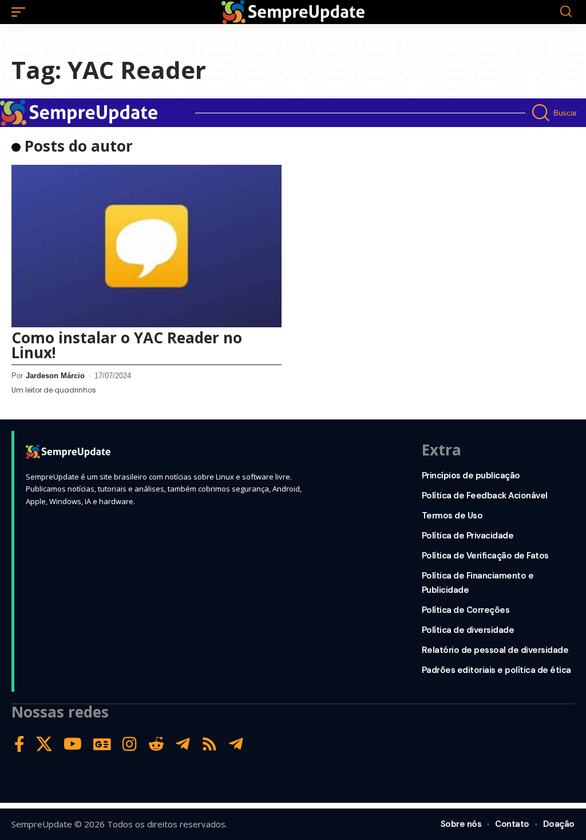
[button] (21, 12)
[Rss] (209, 744)
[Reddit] (156, 744)
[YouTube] (73, 744)
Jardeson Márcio (55, 375)
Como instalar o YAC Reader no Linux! (126, 345)
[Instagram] (130, 744)
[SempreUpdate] (293, 12)
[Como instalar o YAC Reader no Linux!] (146, 246)
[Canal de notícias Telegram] (236, 744)
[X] (44, 744)
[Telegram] (183, 744)
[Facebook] (19, 744)
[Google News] (102, 744)
